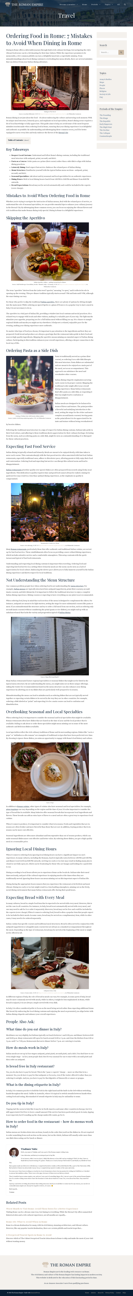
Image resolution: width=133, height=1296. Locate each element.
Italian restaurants (13, 470)
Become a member (67, 5)
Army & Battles (105, 79)
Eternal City (63, 133)
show (26, 140)
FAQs (124, 1293)
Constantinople (106, 136)
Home (84, 5)
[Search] (121, 52)
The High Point (106, 127)
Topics (108, 5)
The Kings (104, 118)
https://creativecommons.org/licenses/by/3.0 (53, 114)
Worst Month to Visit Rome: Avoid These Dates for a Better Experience (42, 1208)
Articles (93, 1293)
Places (102, 88)
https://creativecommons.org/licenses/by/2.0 (72, 284)
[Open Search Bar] (125, 4)
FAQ (101, 97)
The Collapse (105, 133)
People (102, 85)
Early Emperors (106, 124)
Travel (66, 15)
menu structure (77, 586)
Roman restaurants (18, 549)
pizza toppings (12, 809)
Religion (103, 91)
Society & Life (105, 94)
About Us (100, 1293)
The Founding (105, 115)
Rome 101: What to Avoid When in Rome (26, 1222)
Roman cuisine (23, 806)
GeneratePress (35, 1293)
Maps (102, 82)
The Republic (105, 121)
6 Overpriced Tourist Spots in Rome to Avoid (28, 1235)
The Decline (104, 130)
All (118, 5)
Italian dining (64, 612)
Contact (118, 1293)
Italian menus (19, 589)
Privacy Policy (109, 1293)
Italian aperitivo (47, 302)
